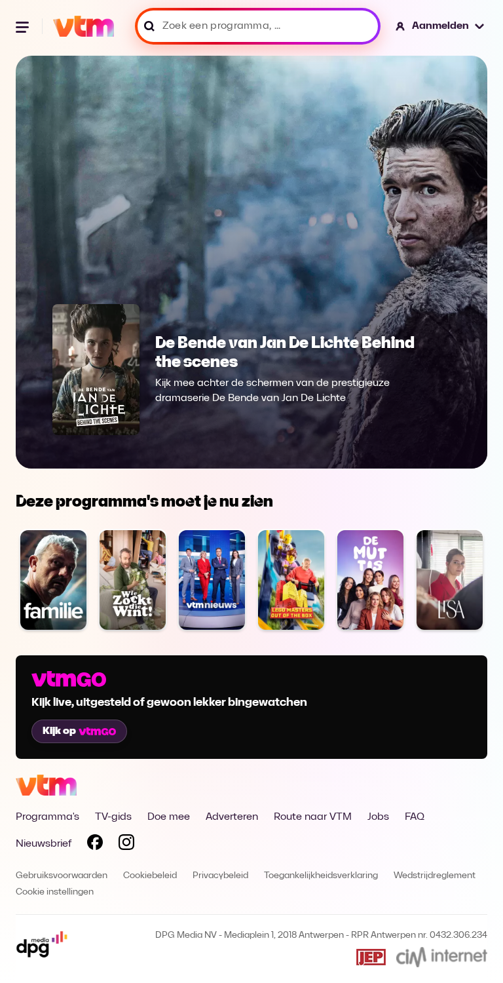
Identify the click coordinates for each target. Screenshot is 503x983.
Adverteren (232, 817)
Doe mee (168, 817)
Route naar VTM (313, 817)
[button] (440, 26)
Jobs (378, 817)
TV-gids (113, 817)
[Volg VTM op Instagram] (126, 844)
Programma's (47, 817)
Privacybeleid (220, 876)
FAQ (414, 817)
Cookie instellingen (55, 892)
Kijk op (59, 731)
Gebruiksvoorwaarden (61, 876)
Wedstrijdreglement (434, 876)
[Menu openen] (23, 26)
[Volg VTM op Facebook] (95, 844)
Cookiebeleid (150, 876)
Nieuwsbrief (43, 844)
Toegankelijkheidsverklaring (321, 876)
